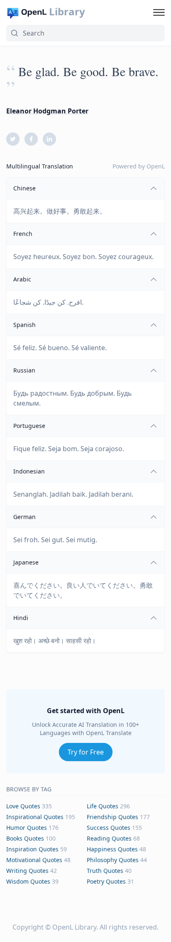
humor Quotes (26, 827)
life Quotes (102, 806)
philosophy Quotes (113, 860)
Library (67, 11)
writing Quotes (27, 871)
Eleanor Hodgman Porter (47, 110)
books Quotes (25, 838)
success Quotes (108, 827)
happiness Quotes (112, 849)
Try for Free (86, 752)
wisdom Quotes (28, 881)
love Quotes (23, 806)
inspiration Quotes (32, 849)
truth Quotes (105, 871)
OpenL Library (74, 927)
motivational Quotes (34, 860)
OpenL (156, 166)
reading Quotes (109, 838)
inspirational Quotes (35, 817)
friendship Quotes (112, 817)
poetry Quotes (106, 881)
